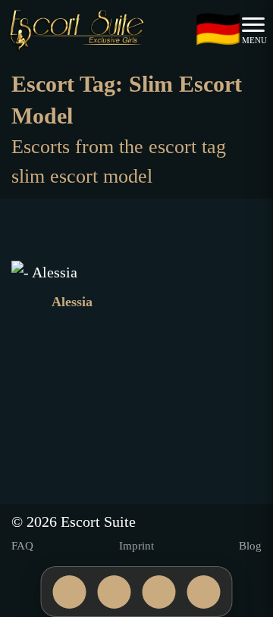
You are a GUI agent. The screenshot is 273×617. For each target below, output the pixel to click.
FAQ (22, 546)
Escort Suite (98, 521)
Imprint (136, 546)
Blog (250, 546)
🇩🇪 (218, 30)
